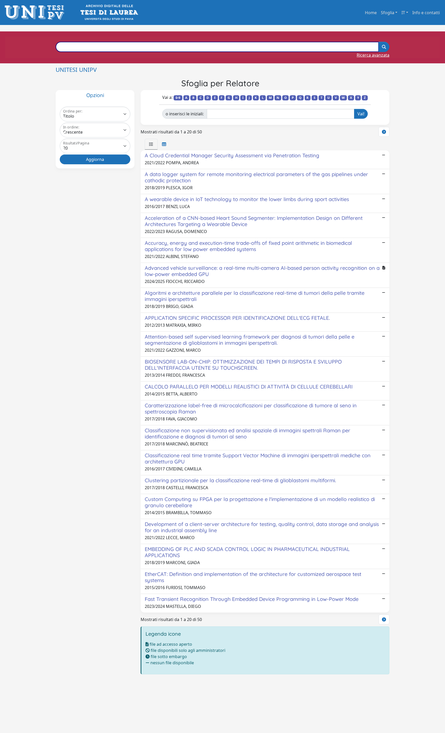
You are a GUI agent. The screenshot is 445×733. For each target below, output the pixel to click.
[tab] (151, 144)
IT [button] (403, 12)
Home (371, 12)
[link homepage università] (109, 12)
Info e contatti (426, 12)
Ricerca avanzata (373, 55)
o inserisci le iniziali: (185, 114)
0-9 (178, 98)
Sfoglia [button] (387, 12)
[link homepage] (36, 12)
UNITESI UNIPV (76, 70)
